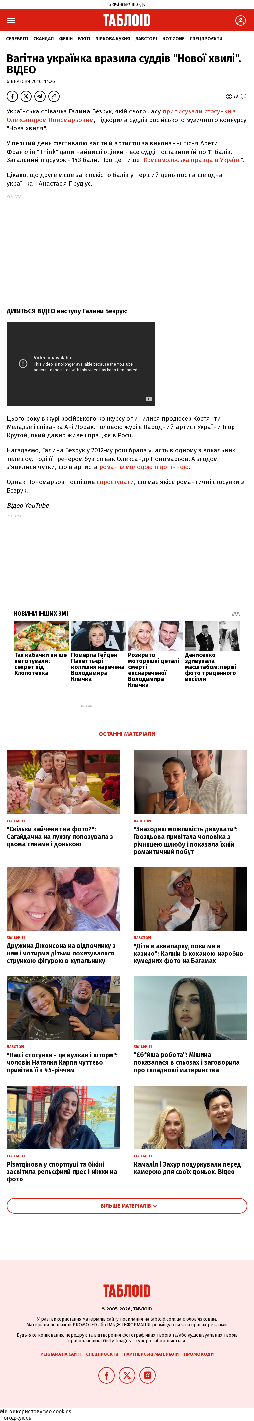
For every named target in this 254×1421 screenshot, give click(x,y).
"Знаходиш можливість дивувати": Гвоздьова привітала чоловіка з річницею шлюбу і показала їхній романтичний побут (186, 840)
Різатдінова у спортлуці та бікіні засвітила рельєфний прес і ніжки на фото (62, 1172)
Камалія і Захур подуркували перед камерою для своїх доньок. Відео (187, 1168)
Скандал (43, 39)
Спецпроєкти (206, 39)
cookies (62, 1411)
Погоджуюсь (15, 1418)
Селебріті (17, 39)
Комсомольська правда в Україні (192, 160)
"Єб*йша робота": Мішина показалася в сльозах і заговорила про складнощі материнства (187, 1062)
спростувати (115, 482)
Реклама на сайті (60, 1354)
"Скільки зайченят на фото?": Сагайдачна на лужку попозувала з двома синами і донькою (60, 836)
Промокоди (199, 1354)
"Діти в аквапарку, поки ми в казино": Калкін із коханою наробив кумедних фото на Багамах (188, 953)
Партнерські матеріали (151, 1354)
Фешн (66, 39)
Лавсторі (146, 39)
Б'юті (84, 39)
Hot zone (173, 39)
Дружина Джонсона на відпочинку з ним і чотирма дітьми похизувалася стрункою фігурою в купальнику (61, 953)
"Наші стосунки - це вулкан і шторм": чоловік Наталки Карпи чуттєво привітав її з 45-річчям (62, 1062)
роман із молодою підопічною (144, 467)
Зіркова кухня (113, 39)
